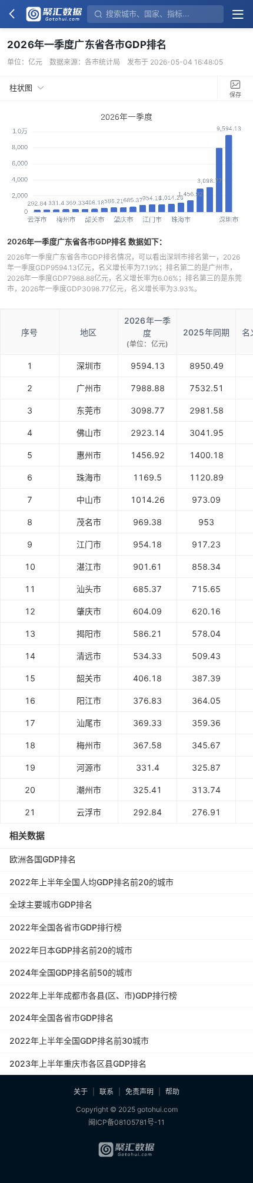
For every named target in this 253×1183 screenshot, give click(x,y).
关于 (81, 1091)
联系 (106, 1091)
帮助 (172, 1091)
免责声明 (139, 1091)
